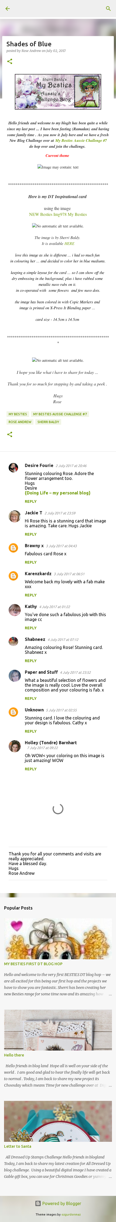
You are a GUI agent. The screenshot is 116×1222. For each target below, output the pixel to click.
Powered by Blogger (61, 1203)
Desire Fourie (39, 465)
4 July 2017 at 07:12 (62, 639)
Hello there (14, 1055)
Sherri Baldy (48, 422)
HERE (69, 243)
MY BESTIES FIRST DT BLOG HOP (33, 964)
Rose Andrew (20, 422)
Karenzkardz (38, 573)
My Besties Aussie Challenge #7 (81, 140)
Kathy (31, 606)
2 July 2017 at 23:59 (60, 513)
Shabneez (35, 639)
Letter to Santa (17, 1146)
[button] (9, 61)
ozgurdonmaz (71, 1214)
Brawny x (34, 545)
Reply (31, 501)
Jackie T (33, 512)
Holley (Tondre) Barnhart (51, 742)
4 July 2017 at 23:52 (75, 672)
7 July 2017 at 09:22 (42, 748)
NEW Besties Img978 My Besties (58, 214)
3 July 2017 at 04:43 (61, 546)
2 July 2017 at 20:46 (71, 466)
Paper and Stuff (41, 672)
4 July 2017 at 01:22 (54, 607)
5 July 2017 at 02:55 (61, 710)
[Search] (108, 8)
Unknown (34, 709)
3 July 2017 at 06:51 (69, 574)
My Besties (18, 414)
